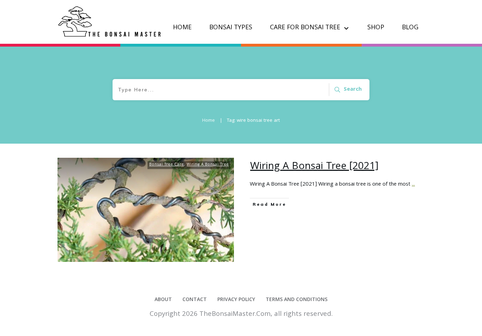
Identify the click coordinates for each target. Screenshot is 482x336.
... (413, 184)
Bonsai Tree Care (166, 165)
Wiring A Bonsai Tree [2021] (314, 166)
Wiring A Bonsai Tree (208, 165)
